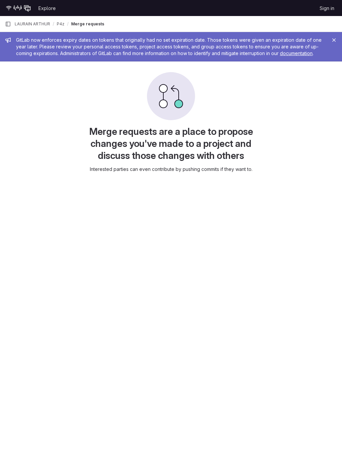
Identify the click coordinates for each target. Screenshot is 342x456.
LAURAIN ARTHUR (32, 23)
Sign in (327, 8)
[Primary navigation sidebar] (8, 24)
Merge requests (87, 23)
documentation (296, 53)
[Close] (334, 40)
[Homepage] (18, 8)
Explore (47, 8)
